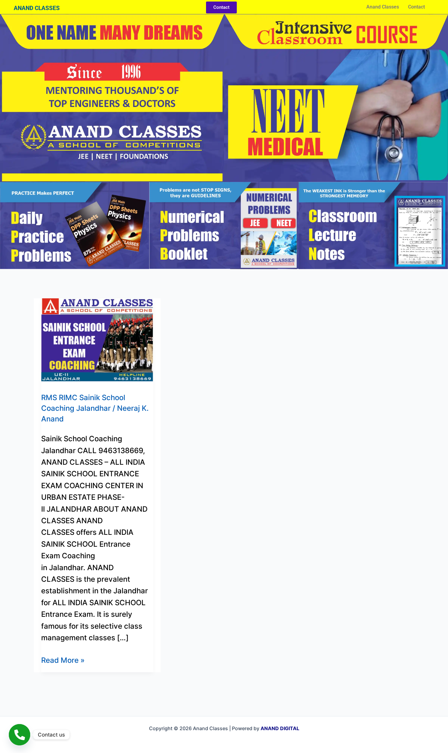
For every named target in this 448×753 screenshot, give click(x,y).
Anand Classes (382, 7)
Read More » (63, 660)
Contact (416, 7)
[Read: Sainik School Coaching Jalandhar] (97, 339)
